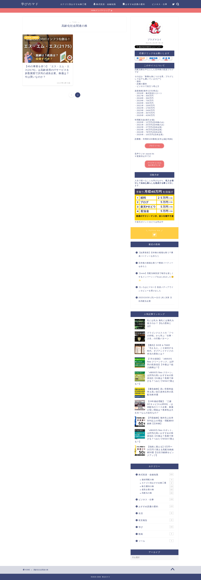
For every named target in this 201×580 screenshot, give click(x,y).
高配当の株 (157, 493)
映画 (155, 534)
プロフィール (154, 146)
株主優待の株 (157, 486)
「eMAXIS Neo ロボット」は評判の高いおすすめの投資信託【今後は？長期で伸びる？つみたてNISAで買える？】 (154, 436)
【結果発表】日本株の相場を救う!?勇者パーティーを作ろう (156, 254)
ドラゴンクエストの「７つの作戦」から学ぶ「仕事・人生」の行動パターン (160, 336)
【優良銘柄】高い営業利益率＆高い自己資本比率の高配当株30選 (160, 392)
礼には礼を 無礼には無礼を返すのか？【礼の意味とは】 (160, 323)
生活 (155, 513)
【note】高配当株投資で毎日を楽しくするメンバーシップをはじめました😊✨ (156, 276)
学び (156, 527)
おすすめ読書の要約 (135, 4)
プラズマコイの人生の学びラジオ (154, 164)
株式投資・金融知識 (106, 4)
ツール (155, 541)
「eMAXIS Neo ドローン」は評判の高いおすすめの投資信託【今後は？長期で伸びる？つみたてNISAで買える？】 (154, 378)
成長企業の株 (157, 490)
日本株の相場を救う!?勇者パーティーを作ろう (156, 265)
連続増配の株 (157, 480)
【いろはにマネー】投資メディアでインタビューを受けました (156, 289)
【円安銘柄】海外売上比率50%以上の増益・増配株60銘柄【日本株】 (160, 421)
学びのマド (30, 4)
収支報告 (155, 520)
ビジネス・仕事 (159, 4)
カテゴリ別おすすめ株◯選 (73, 4)
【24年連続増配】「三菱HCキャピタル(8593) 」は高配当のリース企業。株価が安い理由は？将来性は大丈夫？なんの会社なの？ (154, 407)
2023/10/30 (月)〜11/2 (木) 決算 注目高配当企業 (155, 299)
